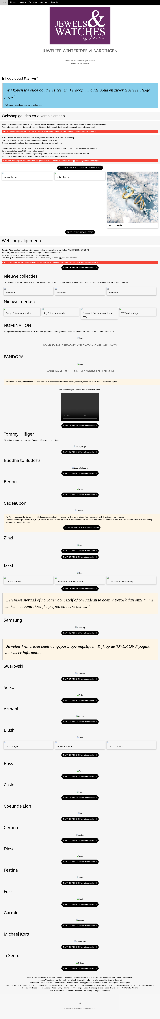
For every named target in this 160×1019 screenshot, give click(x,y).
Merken (23, 2)
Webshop (33, 2)
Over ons (44, 2)
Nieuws (13, 2)
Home (4, 2)
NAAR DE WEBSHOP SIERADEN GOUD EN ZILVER (80, 168)
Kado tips (54, 2)
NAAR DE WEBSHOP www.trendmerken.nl (80, 267)
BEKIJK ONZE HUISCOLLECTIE (80, 232)
